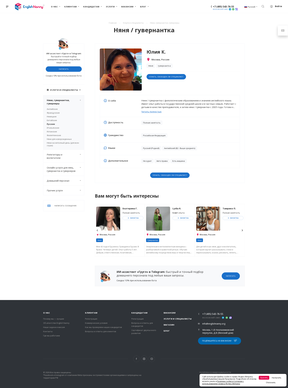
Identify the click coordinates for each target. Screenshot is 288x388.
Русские (51, 124)
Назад (97, 230)
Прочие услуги (55, 190)
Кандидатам (139, 312)
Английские (52, 109)
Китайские (52, 120)
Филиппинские (54, 135)
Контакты (48, 331)
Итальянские (53, 127)
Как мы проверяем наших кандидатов (103, 327)
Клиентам (91, 312)
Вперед (242, 230)
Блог (167, 330)
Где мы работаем (51, 335)
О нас (46, 312)
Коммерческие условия (96, 323)
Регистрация (91, 318)
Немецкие (52, 116)
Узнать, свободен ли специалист (166, 77)
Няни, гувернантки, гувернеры (58, 102)
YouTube (151, 359)
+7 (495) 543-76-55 (223, 6)
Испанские (52, 131)
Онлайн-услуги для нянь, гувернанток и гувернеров (61, 169)
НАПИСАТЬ (64, 69)
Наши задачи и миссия (54, 327)
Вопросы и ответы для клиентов (100, 331)
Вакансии (170, 312)
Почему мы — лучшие (53, 318)
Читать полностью (151, 111)
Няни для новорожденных (59, 139)
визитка (134, 218)
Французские (53, 112)
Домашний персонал (58, 180)
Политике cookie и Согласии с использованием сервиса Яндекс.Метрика (223, 382)
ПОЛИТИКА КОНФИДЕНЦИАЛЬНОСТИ (215, 372)
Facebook (136, 359)
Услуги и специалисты (178, 318)
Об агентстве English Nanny (56, 323)
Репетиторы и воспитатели (54, 156)
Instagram (144, 359)
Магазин (169, 324)
